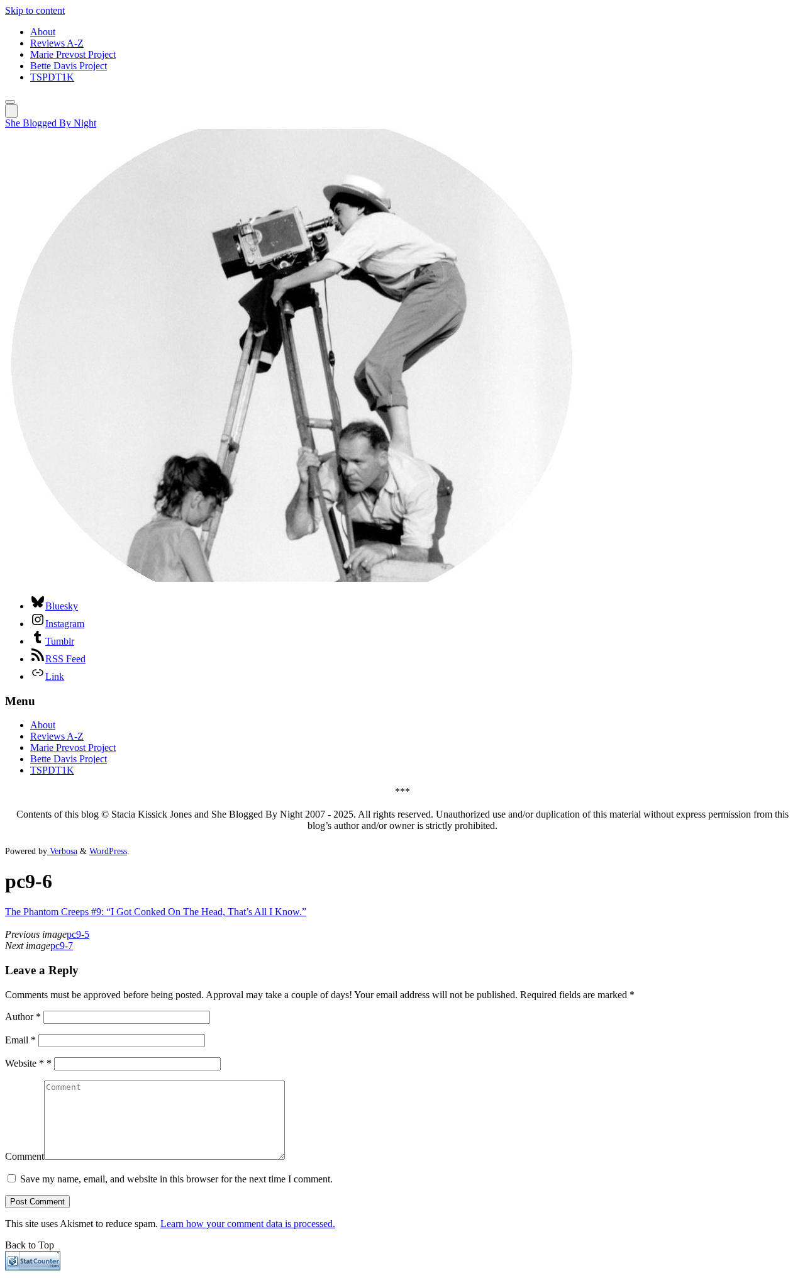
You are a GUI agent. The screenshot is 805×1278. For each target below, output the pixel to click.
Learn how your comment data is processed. (247, 1223)
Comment (24, 1156)
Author (23, 1016)
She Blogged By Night (50, 123)
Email (20, 1040)
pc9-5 (78, 934)
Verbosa (62, 851)
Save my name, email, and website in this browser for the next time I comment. (176, 1179)
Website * (28, 1063)
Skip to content (35, 10)
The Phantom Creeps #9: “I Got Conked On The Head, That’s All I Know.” (155, 911)
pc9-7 (61, 945)
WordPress (108, 851)
